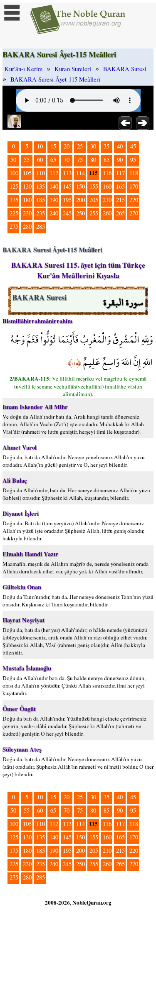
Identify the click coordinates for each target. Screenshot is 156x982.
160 (107, 186)
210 (107, 200)
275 (14, 226)
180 (27, 200)
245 (67, 213)
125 (14, 186)
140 (54, 186)
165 (120, 186)
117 (120, 173)
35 (106, 146)
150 (80, 186)
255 (93, 213)
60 (40, 160)
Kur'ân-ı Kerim (23, 69)
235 (40, 213)
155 (93, 186)
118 (133, 173)
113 (67, 173)
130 (27, 186)
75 (80, 160)
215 (120, 200)
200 (80, 200)
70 (66, 160)
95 (133, 160)
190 (54, 200)
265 (120, 213)
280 (27, 226)
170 (133, 186)
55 (27, 160)
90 (120, 160)
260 (107, 213)
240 (54, 213)
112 (54, 173)
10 (40, 146)
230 (27, 213)
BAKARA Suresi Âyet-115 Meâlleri (55, 79)
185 (40, 200)
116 (107, 173)
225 (14, 213)
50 (13, 160)
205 (93, 200)
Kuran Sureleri (72, 69)
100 (14, 173)
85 (106, 160)
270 (133, 213)
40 (120, 146)
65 (53, 160)
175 (14, 200)
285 (40, 226)
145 (67, 186)
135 (40, 186)
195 (67, 200)
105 (27, 173)
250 (80, 213)
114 (80, 173)
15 (53, 146)
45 (133, 146)
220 (133, 200)
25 (80, 146)
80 (93, 160)
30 (93, 146)
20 (66, 146)
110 (40, 173)
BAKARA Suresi (124, 69)
